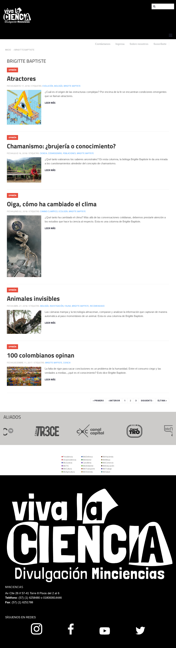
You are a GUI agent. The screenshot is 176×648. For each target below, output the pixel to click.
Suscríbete (159, 44)
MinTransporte (89, 469)
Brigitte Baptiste (72, 85)
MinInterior (87, 460)
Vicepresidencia (69, 460)
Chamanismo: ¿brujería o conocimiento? (61, 146)
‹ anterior (114, 400)
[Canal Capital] (84, 430)
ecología (63, 211)
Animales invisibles (33, 298)
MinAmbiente (88, 466)
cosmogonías (55, 153)
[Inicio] (17, 15)
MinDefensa (88, 457)
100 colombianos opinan (40, 355)
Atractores (21, 78)
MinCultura (67, 469)
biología (58, 85)
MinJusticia (67, 463)
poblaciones (69, 153)
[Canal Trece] (40, 430)
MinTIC (66, 466)
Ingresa (120, 44)
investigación (57, 305)
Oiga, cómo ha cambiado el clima (52, 204)
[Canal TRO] (128, 430)
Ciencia (43, 153)
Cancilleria (87, 463)
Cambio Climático (49, 211)
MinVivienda (88, 472)
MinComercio (107, 463)
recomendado (97, 305)
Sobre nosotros (139, 44)
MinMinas (106, 460)
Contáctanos (102, 44)
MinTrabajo (107, 469)
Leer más (50, 103)
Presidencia (68, 457)
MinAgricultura (69, 472)
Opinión (12, 70)
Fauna (68, 305)
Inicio (8, 50)
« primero (98, 400)
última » (162, 400)
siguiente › (147, 400)
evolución (47, 85)
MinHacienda (107, 457)
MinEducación (108, 466)
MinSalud (106, 472)
